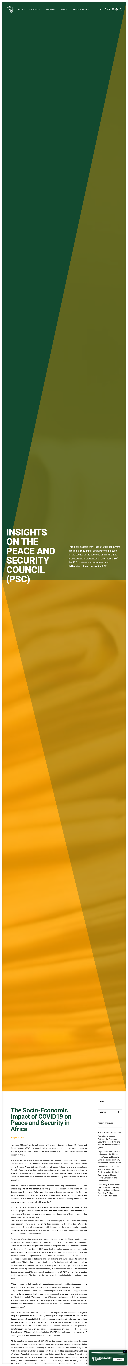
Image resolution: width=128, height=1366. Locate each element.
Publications (34, 9)
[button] (101, 9)
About (20, 9)
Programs (50, 9)
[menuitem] (21, 9)
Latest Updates (80, 9)
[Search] (110, 1111)
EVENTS (64, 9)
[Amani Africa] (10, 9)
